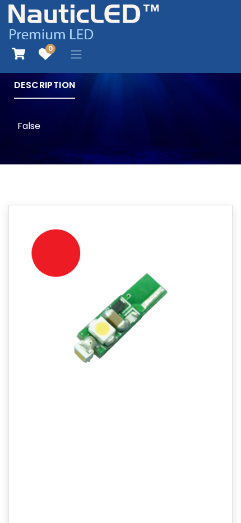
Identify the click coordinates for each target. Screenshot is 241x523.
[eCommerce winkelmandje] (18, 54)
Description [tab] (44, 85)
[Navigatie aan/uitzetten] (76, 53)
